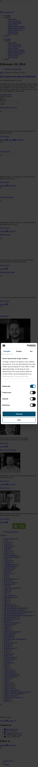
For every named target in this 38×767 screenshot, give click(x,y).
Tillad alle (19, 414)
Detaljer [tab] (19, 351)
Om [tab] (31, 351)
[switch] (33, 392)
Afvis (19, 420)
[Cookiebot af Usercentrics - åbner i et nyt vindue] (27, 345)
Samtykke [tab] (6, 351)
